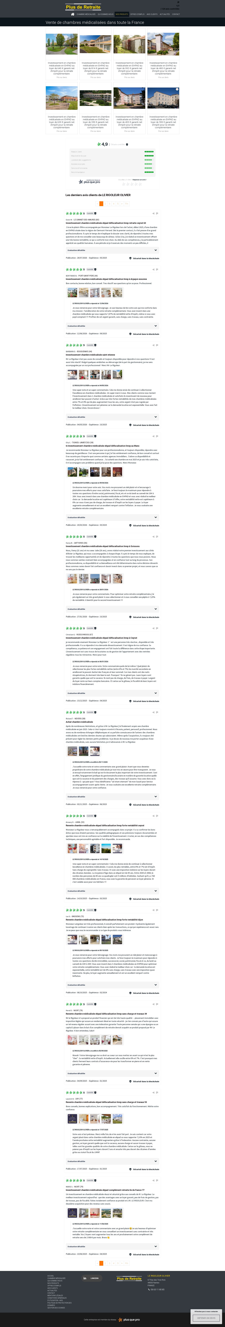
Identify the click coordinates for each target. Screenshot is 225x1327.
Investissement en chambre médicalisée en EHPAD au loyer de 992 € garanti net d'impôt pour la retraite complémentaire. (129, 68)
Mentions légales (55, 1295)
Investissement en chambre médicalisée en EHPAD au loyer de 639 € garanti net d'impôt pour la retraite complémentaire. (62, 122)
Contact (176, 14)
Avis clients (152, 14)
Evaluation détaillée (76, 250)
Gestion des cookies (56, 1308)
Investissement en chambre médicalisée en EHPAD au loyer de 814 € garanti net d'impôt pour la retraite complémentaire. (95, 68)
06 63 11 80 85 (157, 1289)
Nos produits (122, 14)
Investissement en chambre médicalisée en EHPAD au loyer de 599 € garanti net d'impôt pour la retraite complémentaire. (163, 122)
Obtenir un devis (206, 1318)
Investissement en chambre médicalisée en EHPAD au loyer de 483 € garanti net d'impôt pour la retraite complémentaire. (163, 68)
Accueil (73, 14)
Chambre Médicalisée (86, 14)
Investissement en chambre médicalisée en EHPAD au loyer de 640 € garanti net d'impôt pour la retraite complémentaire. (62, 68)
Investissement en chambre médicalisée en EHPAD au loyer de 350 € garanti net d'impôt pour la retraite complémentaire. (95, 122)
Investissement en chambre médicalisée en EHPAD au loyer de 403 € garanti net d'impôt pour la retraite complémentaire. (129, 122)
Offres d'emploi (137, 14)
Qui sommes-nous (105, 14)
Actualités (165, 14)
